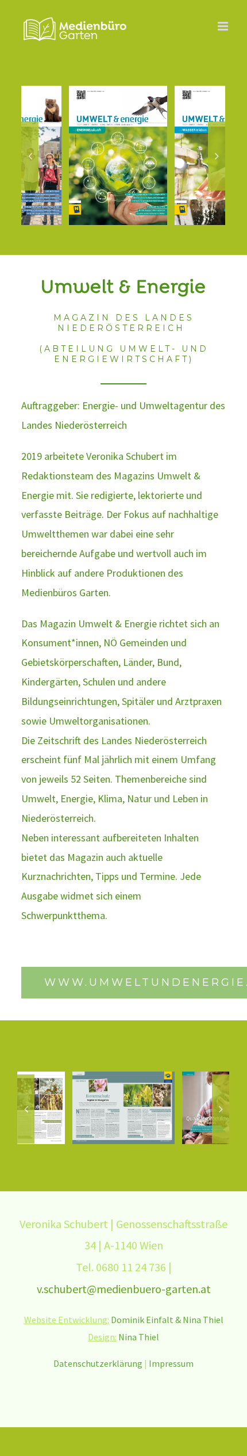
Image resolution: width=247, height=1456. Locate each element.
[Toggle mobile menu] (224, 26)
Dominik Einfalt (142, 1319)
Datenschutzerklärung (97, 1363)
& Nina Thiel (199, 1319)
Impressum (171, 1363)
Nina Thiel (138, 1337)
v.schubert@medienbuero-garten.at (124, 1289)
